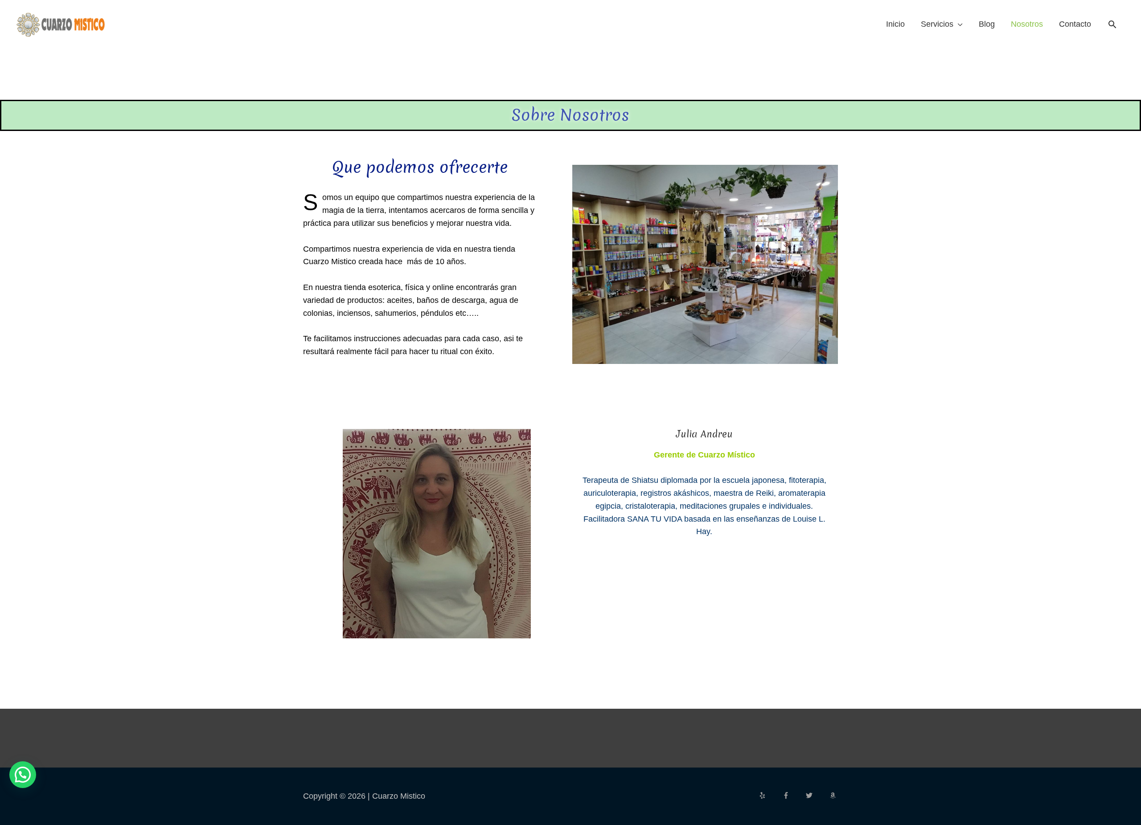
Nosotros (1027, 24)
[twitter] (816, 795)
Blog (987, 24)
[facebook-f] (793, 795)
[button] (1112, 24)
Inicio (895, 24)
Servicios (937, 24)
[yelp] (769, 795)
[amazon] (833, 795)
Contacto (1075, 24)
